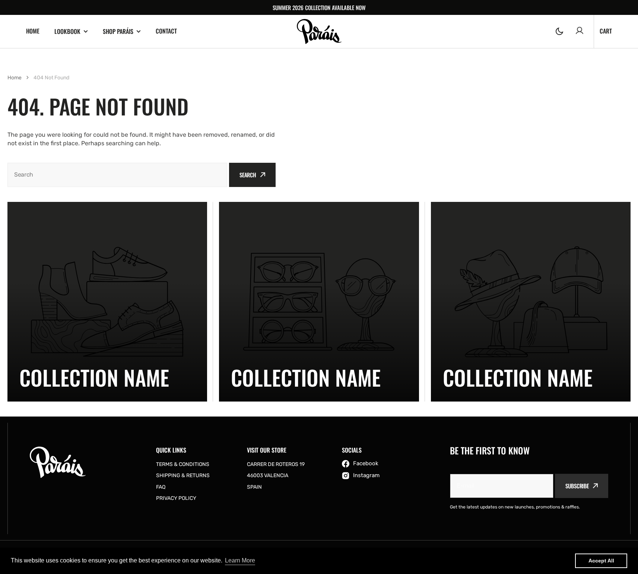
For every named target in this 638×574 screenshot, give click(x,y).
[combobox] (117, 175)
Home (14, 77)
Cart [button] (606, 30)
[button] (559, 31)
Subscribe (577, 486)
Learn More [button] (240, 560)
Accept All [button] (601, 561)
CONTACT (166, 30)
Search (247, 175)
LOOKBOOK (67, 31)
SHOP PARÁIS (118, 31)
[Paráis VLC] (319, 31)
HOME (32, 30)
